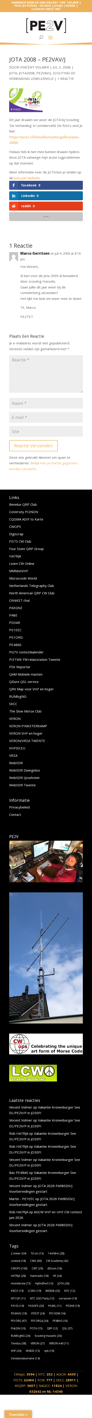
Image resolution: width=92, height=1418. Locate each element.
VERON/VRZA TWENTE (27, 740)
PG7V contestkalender (26, 652)
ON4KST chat (19, 600)
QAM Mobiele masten (25, 674)
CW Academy (57, 1261)
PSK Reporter (20, 667)
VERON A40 (59, 1343)
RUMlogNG (17, 696)
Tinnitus (18, 1343)
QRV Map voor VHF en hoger (31, 689)
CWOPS (15, 526)
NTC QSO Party (42, 1298)
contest (18, 1261)
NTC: (45, 1374)
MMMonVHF (18, 571)
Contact (15, 814)
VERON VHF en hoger (26, 733)
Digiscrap (16, 534)
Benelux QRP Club (23, 504)
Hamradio (39, 1276)
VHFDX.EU (17, 748)
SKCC (13, 704)
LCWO (34, 1291)
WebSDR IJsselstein (24, 777)
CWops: (24, 1374)
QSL (67, 1328)
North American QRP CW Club (31, 593)
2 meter (18, 1253)
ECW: (45, 1380)
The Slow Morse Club (25, 711)
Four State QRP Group (26, 548)
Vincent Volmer (34, 67)
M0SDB (53, 1291)
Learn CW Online (21, 563)
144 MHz (56, 1253)
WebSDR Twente (22, 785)
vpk (49, 1351)
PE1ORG (16, 637)
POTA (36, 1328)
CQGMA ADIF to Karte (26, 519)
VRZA (13, 755)
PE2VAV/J (43, 73)
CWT (37, 1268)
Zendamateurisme (25, 1358)
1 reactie (65, 78)
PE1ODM (57, 1313)
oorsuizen (68, 1298)
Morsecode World (23, 578)
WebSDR (16, 763)
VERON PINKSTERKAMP (28, 726)
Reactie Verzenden (33, 446)
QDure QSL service (24, 681)
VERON (15, 718)
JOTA (13, 73)
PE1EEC (15, 630)
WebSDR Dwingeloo (24, 770)
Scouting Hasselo (48, 1336)
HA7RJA (15, 556)
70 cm (37, 1253)
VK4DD (33, 1351)
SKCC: (66, 1380)
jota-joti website (27, 178)
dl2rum (54, 1268)
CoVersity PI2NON (23, 512)
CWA (36, 1261)
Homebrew (21, 1283)
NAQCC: (50, 1385)
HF (57, 1276)
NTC (69, 1291)
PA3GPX (36, 1306)
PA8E (13, 615)
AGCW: (65, 1374)
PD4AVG (19, 1313)
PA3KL (54, 1306)
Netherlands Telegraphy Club (31, 585)
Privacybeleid (19, 807)
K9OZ (17, 1291)
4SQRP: (25, 1385)
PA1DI (17, 1306)
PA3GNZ (15, 608)
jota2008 (27, 73)
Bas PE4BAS (18, 1172)
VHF (16, 1351)
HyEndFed (44, 1283)
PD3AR (14, 622)
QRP (52, 1328)
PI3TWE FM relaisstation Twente (34, 659)
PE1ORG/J (39, 1321)
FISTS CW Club (20, 541)
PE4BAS (15, 644)
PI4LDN (18, 1328)
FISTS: (23, 1380)
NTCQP (18, 1298)
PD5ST (38, 1313)
